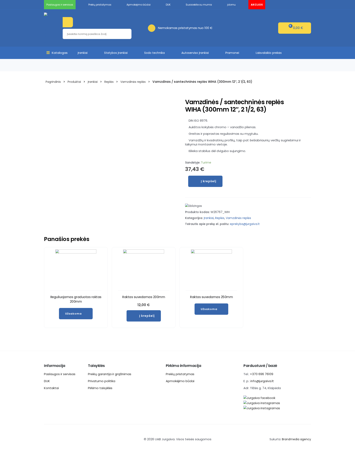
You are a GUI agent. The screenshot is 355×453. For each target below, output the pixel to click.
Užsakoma (73, 314)
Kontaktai (51, 388)
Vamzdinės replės (238, 218)
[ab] (153, 28)
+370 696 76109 (261, 374)
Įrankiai (83, 53)
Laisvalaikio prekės (269, 53)
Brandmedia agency (296, 439)
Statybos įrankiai (116, 53)
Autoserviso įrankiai (195, 53)
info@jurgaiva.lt (262, 381)
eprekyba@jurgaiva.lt (245, 224)
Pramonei (232, 53)
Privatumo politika (101, 381)
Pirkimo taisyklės (100, 388)
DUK (47, 381)
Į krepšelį (208, 181)
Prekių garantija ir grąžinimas (109, 374)
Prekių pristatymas (180, 374)
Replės (219, 218)
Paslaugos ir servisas (59, 374)
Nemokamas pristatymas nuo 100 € (185, 28)
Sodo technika (154, 53)
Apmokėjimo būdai (180, 381)
